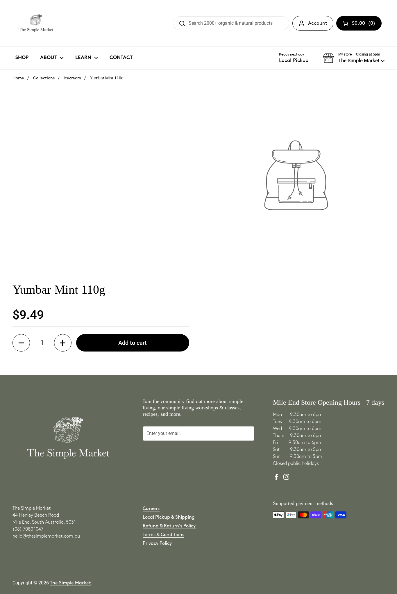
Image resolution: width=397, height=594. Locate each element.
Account (317, 23)
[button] (354, 58)
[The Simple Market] (35, 23)
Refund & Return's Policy (169, 526)
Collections (44, 78)
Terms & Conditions (163, 535)
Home (18, 78)
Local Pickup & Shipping (169, 517)
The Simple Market (70, 583)
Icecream (72, 78)
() (363, 24)
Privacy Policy (157, 543)
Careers (151, 508)
